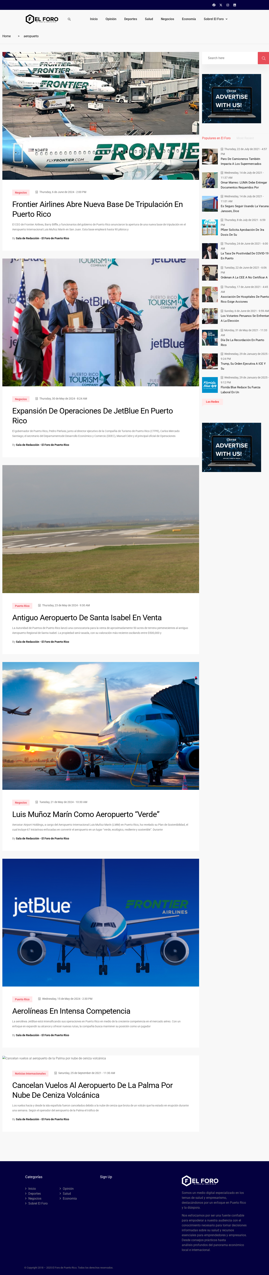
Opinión (111, 19)
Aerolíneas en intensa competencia (71, 1011)
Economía (189, 19)
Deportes (130, 19)
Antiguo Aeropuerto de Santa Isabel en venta (87, 617)
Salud (149, 19)
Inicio (94, 19)
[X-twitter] (221, 5)
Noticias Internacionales (30, 1073)
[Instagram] (228, 5)
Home (6, 36)
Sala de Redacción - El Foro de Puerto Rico (42, 238)
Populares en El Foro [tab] (216, 138)
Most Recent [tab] (245, 138)
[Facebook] (214, 5)
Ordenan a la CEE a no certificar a (244, 277)
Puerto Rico (22, 605)
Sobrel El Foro (214, 19)
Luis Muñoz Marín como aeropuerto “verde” (85, 814)
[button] (215, 19)
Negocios (167, 19)
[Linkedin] (235, 5)
